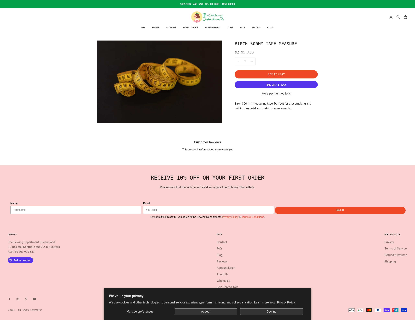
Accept (205, 311)
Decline (271, 311)
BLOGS (270, 27)
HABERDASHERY (212, 27)
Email (146, 203)
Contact (222, 242)
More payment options (276, 93)
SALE (242, 27)
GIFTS (230, 27)
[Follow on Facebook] (9, 299)
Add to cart (276, 74)
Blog (219, 255)
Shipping (390, 261)
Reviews (222, 261)
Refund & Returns (396, 255)
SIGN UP (340, 210)
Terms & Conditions (253, 217)
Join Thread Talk (227, 287)
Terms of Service (396, 248)
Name (14, 203)
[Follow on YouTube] (34, 299)
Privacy (389, 242)
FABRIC (156, 27)
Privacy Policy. (286, 302)
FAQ (219, 248)
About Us (222, 274)
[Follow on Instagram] (17, 299)
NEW (143, 27)
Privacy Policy (230, 217)
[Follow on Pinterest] (26, 299)
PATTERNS (171, 27)
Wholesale (223, 280)
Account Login (226, 267)
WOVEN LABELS (190, 27)
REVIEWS (256, 27)
